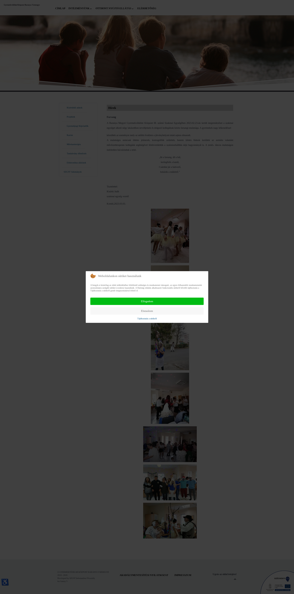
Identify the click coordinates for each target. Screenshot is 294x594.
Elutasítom (147, 310)
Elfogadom (147, 301)
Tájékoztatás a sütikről (147, 318)
